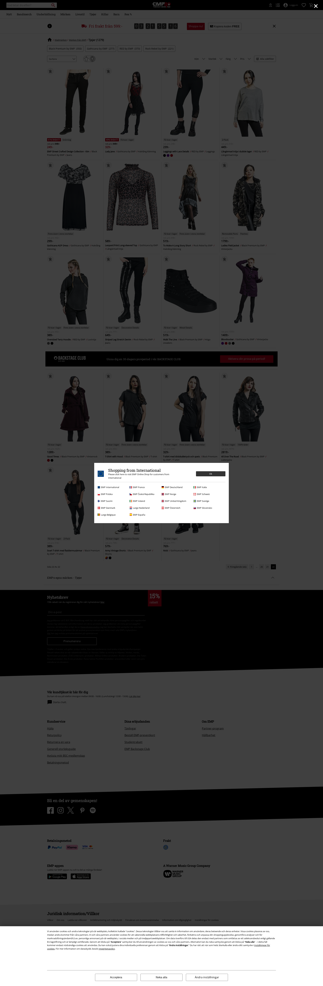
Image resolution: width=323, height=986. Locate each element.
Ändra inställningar (207, 977)
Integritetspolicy (107, 948)
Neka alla (161, 977)
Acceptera (116, 977)
